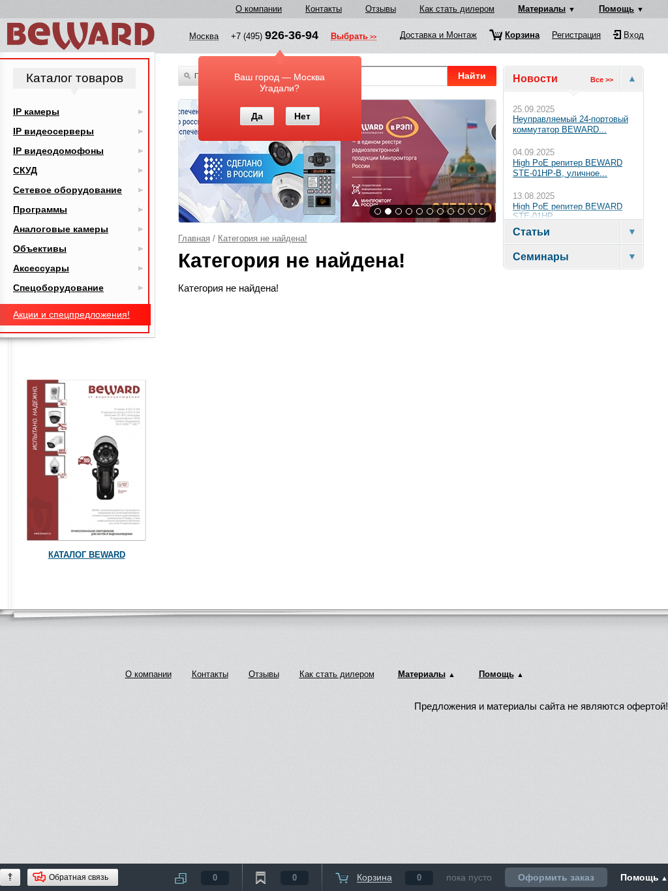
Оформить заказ (556, 877)
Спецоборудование (58, 287)
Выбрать (349, 37)
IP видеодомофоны (58, 150)
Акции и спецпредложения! (71, 314)
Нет (302, 116)
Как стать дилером (456, 9)
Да (257, 116)
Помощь (616, 9)
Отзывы (380, 9)
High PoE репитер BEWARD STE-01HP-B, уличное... (567, 168)
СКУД (25, 170)
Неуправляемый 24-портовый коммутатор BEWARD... (570, 124)
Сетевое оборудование (67, 190)
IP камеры (36, 111)
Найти (472, 75)
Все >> (601, 79)
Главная (194, 238)
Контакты (323, 9)
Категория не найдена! (262, 238)
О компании (258, 9)
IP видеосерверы (53, 131)
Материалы (542, 9)
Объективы (40, 248)
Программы (40, 209)
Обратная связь (78, 877)
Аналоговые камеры (60, 229)
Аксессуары (41, 268)
